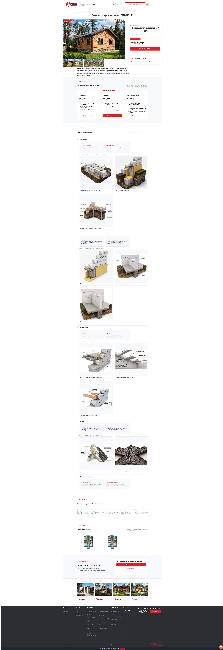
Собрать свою (136, 116)
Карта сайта (127, 610)
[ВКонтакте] (108, 644)
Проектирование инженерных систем (91, 613)
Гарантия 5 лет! (91, 617)
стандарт (135, 38)
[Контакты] (156, 644)
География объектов (116, 616)
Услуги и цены (91, 607)
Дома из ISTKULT (66, 611)
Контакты (126, 607)
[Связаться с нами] (221, 647)
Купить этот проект (145, 48)
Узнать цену (145, 52)
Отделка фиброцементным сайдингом (91, 635)
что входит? (158, 36)
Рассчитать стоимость (135, 4)
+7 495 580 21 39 (119, 4)
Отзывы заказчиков (115, 619)
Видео (76, 611)
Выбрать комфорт (112, 116)
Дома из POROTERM (67, 614)
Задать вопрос (131, 568)
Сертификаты (114, 622)
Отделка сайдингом (104, 618)
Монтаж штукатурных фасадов (102, 622)
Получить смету (131, 564)
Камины (101, 631)
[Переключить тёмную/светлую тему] (148, 4)
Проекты (65, 607)
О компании (114, 607)
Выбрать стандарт (88, 116)
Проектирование (103, 611)
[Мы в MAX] (113, 644)
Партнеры (113, 614)
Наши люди (113, 624)
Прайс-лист (90, 631)
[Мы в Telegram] (116, 644)
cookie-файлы (108, 648)
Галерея (77, 607)
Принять (122, 648)
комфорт (145, 38)
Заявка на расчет (91, 624)
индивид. (155, 38)
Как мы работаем (115, 611)
